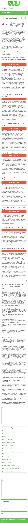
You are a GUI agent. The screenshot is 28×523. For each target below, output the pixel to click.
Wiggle (4, 459)
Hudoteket (5, 439)
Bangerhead (5, 448)
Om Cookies (3, 504)
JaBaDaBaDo (11, 235)
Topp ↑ (25, 280)
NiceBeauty (5, 471)
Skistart (4, 462)
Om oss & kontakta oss (5, 508)
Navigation (6, 12)
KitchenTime (5, 445)
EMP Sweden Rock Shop (8, 468)
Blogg (2, 506)
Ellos (4, 453)
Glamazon (5, 456)
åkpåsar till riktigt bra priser (17, 214)
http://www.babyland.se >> (7, 48)
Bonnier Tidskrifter (7, 430)
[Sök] (3, 8)
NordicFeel (5, 433)
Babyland (5, 436)
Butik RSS (25, 18)
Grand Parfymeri (6, 465)
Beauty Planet (6, 451)
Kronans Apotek (6, 442)
